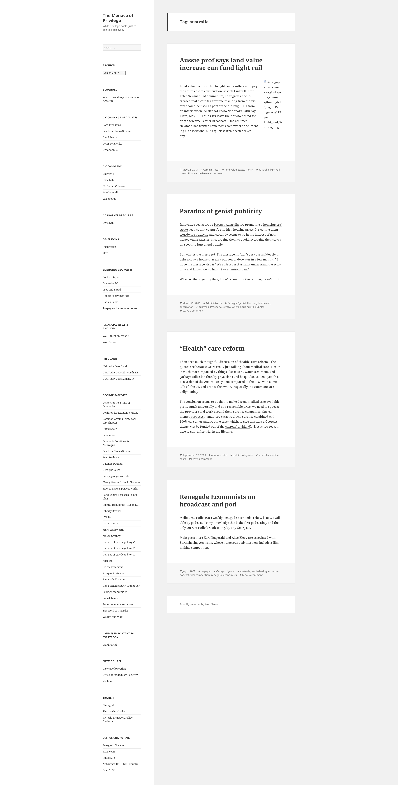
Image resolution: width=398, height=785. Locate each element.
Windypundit (111, 192)
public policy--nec (243, 455)
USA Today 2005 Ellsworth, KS (120, 372)
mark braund (111, 523)
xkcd (105, 253)
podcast (196, 523)
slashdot (108, 681)
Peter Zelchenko (112, 143)
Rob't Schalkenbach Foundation (121, 585)
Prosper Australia (113, 573)
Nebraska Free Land (115, 366)
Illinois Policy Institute (116, 296)
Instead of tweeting (114, 668)
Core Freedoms (112, 125)
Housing (252, 303)
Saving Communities (115, 592)
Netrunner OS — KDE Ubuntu (120, 764)
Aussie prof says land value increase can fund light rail (221, 64)
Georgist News (111, 470)
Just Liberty (110, 137)
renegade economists (224, 575)
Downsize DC (110, 283)
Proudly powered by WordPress (199, 604)
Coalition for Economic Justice (120, 412)
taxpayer (206, 571)
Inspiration (109, 246)
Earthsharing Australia (196, 543)
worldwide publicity (194, 234)
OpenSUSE (109, 770)
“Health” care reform (212, 348)
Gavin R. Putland (113, 463)
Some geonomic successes (118, 604)
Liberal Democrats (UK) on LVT (121, 504)
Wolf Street (109, 342)
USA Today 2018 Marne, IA (118, 378)
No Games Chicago (114, 186)
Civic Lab (108, 180)
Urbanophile (110, 150)
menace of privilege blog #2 (119, 548)
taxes (241, 169)
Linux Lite (109, 757)
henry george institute (116, 476)
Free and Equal (112, 289)
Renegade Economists (238, 518)
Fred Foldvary (111, 457)
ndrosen (108, 560)
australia (264, 169)
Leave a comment (212, 173)
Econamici (109, 435)
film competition (200, 575)
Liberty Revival (112, 511)
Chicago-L (108, 174)
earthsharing (259, 571)
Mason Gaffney (111, 536)
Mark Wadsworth (113, 529)
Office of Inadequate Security (120, 675)
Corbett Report (112, 277)
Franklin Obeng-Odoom (117, 131)
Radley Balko (110, 302)
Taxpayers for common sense (120, 308)
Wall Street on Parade (116, 336)
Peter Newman (190, 96)
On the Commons (113, 567)
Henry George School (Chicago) (121, 482)
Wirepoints (109, 198)
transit (249, 169)
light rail (275, 169)
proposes (197, 417)
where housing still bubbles (248, 307)
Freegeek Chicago (113, 745)
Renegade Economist (115, 579)
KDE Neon (109, 751)
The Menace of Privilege (118, 17)
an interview (189, 111)
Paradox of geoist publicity (221, 211)
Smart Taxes (110, 598)
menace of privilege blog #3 (119, 554)
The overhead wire (114, 711)
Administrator (211, 169)
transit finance (188, 173)
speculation (186, 307)
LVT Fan (107, 517)
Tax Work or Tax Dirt (115, 610)
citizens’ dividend (237, 426)
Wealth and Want (113, 617)
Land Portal (110, 644)
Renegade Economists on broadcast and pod (217, 500)
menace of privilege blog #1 (119, 542)
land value (231, 169)
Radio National (229, 111)
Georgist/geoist (236, 303)
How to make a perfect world (120, 488)
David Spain (110, 429)
